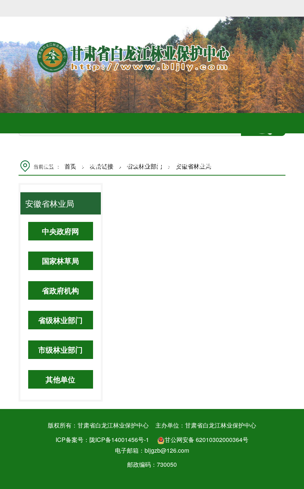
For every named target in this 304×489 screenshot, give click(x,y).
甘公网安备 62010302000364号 (206, 439)
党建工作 (213, 163)
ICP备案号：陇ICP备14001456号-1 (102, 439)
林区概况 (90, 163)
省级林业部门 (60, 320)
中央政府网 (60, 231)
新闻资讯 (131, 163)
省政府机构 (60, 290)
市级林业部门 (60, 349)
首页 (50, 163)
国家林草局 (60, 260)
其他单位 (60, 379)
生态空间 (172, 163)
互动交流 (254, 163)
